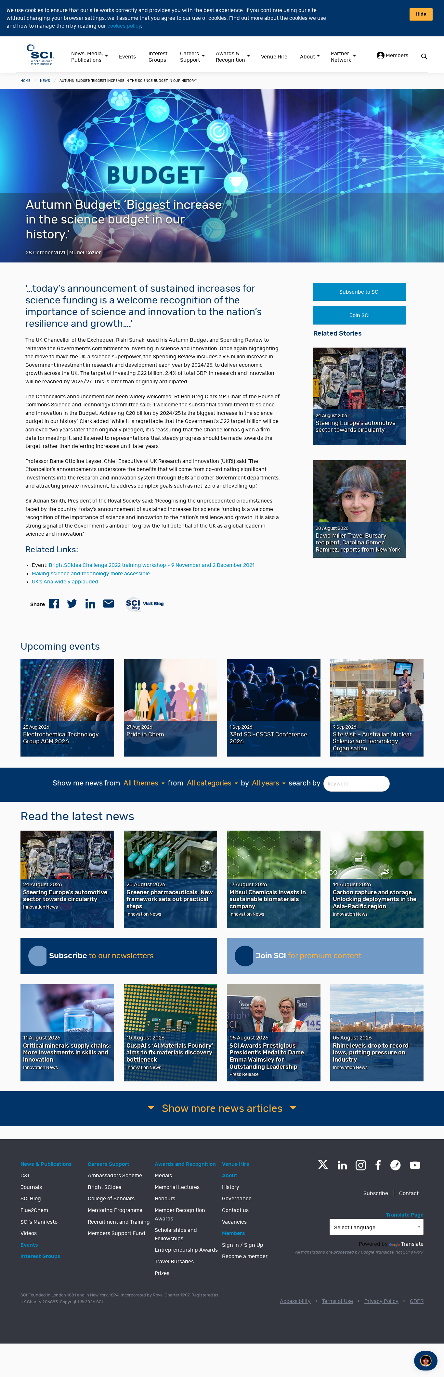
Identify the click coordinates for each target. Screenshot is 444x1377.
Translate (412, 1244)
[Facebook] (378, 1165)
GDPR (417, 1301)
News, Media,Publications (87, 57)
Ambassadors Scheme (115, 1175)
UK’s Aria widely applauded (65, 581)
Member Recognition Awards (180, 1214)
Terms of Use (337, 1301)
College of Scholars (111, 1198)
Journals (31, 1187)
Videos (28, 1233)
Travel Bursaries (174, 1261)
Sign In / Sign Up (242, 1245)
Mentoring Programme (115, 1210)
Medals (163, 1175)
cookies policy (124, 26)
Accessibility (295, 1301)
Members (396, 55)
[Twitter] (323, 1167)
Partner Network (341, 57)
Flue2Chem (34, 1210)
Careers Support (190, 57)
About (307, 56)
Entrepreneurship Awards (186, 1250)
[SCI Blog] (395, 1165)
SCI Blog (30, 1198)
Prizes (162, 1273)
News (45, 81)
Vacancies (234, 1222)
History (230, 1187)
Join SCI (359, 315)
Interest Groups (158, 57)
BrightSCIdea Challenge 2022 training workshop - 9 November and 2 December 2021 (152, 565)
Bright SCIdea (105, 1187)
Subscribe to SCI (359, 292)
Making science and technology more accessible (91, 573)
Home (25, 81)
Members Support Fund (116, 1233)
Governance (237, 1198)
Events (127, 56)
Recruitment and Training (119, 1222)
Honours (165, 1198)
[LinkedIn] (342, 1165)
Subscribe (375, 1193)
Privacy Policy (381, 1301)
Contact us (235, 1210)
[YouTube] (415, 1165)
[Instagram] (361, 1165)
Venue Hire (274, 56)
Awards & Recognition (230, 57)
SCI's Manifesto (39, 1222)
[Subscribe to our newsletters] (38, 956)
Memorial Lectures (177, 1187)
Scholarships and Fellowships (176, 1234)
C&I (24, 1175)
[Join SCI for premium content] (245, 956)
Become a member (245, 1256)
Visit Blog (153, 603)
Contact (409, 1193)
